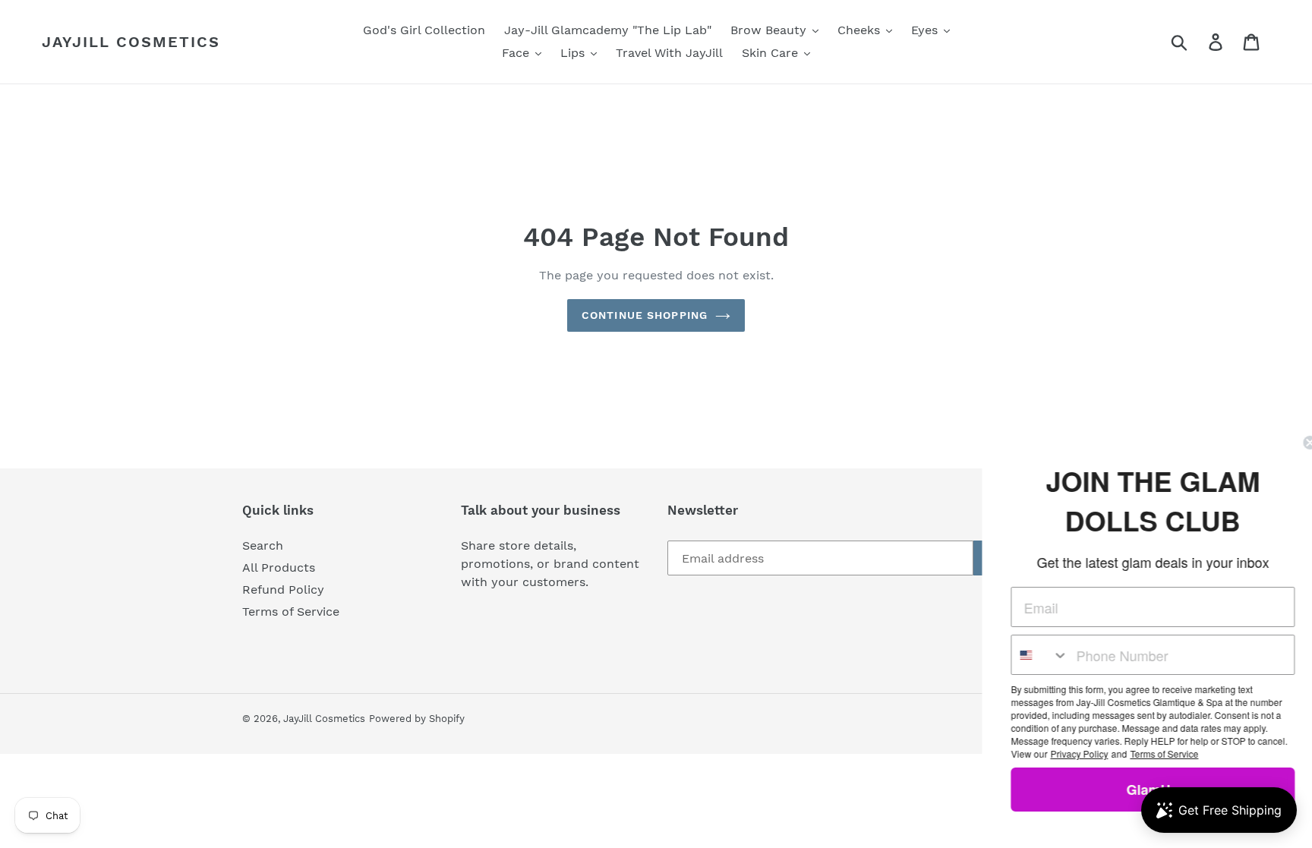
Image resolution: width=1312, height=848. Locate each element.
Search (262, 545)
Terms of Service (290, 611)
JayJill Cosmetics (131, 42)
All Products (278, 567)
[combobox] (1028, 654)
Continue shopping (645, 315)
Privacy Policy (1067, 753)
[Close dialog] (1298, 442)
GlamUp (1141, 789)
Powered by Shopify (417, 718)
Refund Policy (283, 589)
